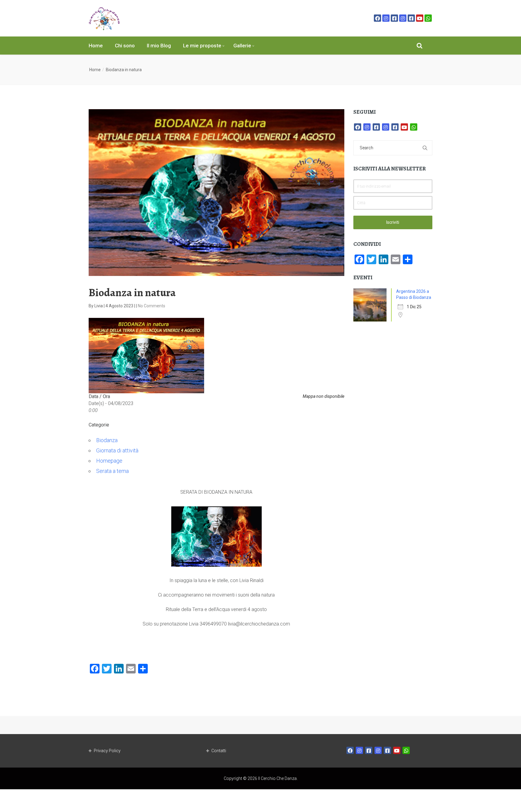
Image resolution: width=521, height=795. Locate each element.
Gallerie (242, 46)
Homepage (109, 461)
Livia (99, 305)
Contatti (218, 750)
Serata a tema (112, 471)
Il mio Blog (159, 46)
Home (96, 46)
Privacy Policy (107, 750)
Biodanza (107, 440)
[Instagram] (386, 18)
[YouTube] (419, 18)
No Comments (151, 305)
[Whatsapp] (428, 18)
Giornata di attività (117, 450)
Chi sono (125, 46)
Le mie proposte (202, 46)
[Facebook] (377, 18)
